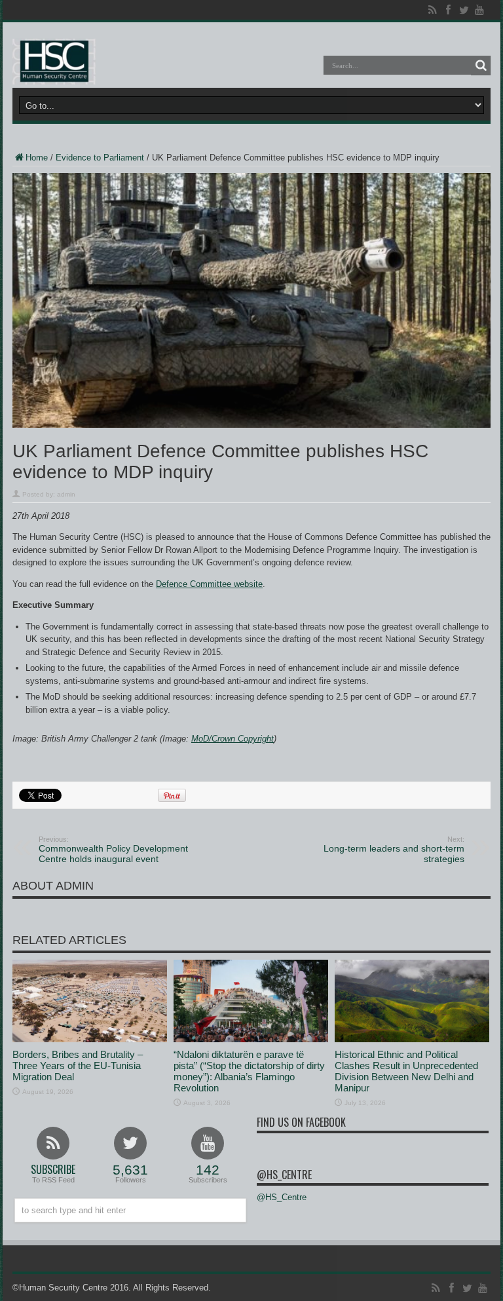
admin (66, 494)
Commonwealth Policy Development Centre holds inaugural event (113, 849)
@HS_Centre (284, 1174)
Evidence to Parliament (100, 157)
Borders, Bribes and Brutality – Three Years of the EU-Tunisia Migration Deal (77, 1065)
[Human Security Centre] (54, 62)
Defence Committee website (209, 584)
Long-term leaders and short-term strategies (394, 849)
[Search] (481, 65)
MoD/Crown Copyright (232, 739)
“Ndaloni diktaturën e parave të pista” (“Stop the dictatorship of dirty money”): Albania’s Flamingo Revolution (249, 1071)
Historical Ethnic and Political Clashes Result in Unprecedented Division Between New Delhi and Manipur (406, 1071)
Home (37, 157)
